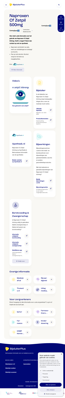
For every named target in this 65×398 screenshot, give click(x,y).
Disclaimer (21, 386)
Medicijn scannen (10, 372)
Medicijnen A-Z (10, 364)
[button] (51, 394)
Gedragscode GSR (31, 386)
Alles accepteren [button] (51, 384)
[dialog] (50, 374)
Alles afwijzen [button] (51, 390)
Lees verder (49, 367)
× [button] (61, 354)
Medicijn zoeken (10, 368)
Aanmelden (26, 364)
